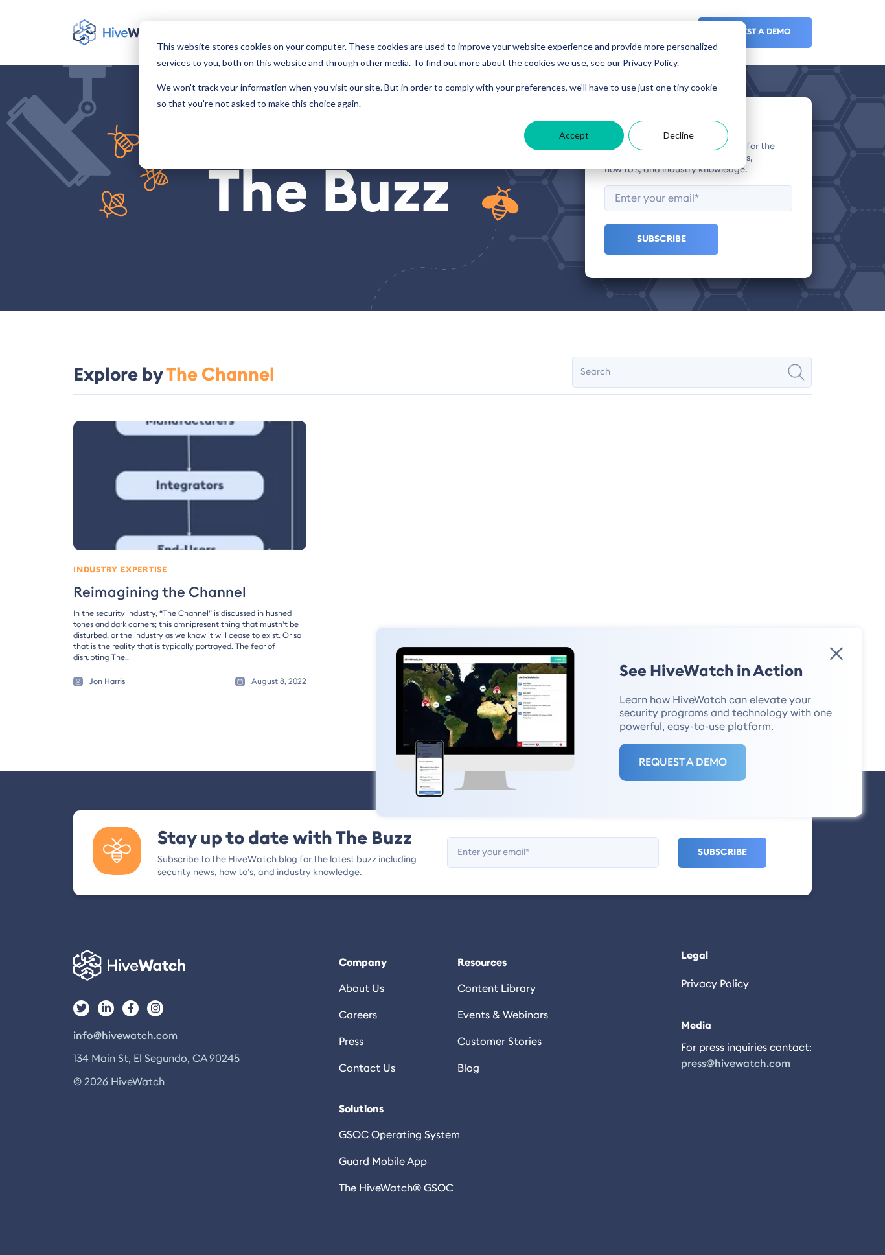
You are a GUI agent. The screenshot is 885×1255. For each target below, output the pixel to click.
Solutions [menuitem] (361, 1109)
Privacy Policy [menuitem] (715, 984)
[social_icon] (81, 1008)
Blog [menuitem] (468, 1068)
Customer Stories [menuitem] (499, 1042)
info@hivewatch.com (125, 1036)
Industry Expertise (120, 570)
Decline (678, 135)
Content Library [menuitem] (496, 988)
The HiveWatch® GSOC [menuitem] (396, 1188)
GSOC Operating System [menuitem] (398, 1135)
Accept (574, 135)
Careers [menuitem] (358, 1015)
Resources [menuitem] (482, 962)
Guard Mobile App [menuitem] (383, 1161)
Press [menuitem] (351, 1042)
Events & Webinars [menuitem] (502, 1015)
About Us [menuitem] (361, 988)
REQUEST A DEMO (683, 762)
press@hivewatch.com (735, 1064)
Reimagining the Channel (159, 592)
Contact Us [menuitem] (367, 1068)
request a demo (755, 32)
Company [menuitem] (363, 962)
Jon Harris (107, 681)
